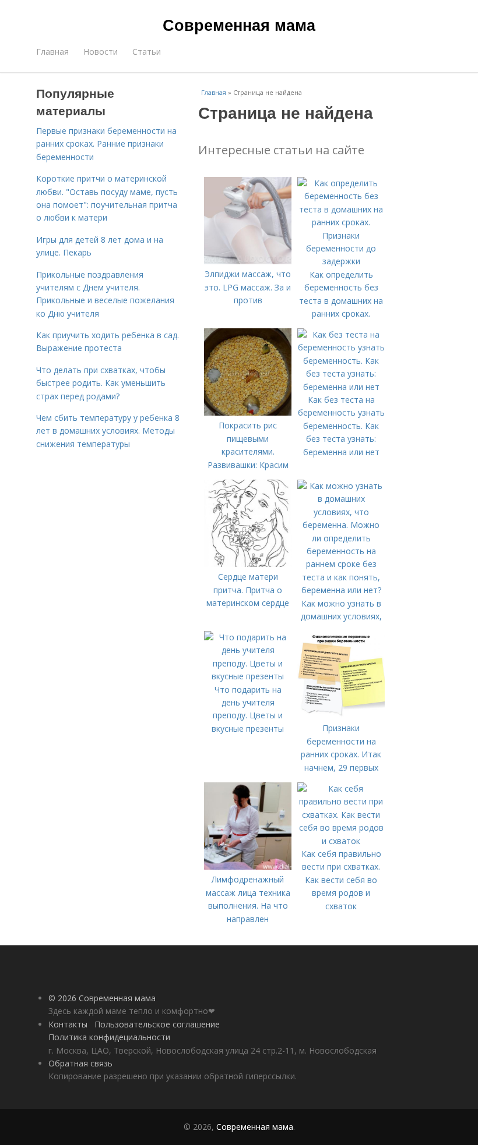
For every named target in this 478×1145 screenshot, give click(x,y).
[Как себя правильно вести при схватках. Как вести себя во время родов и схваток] (341, 840)
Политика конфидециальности (109, 1037)
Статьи (146, 51)
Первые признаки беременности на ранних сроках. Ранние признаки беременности (106, 143)
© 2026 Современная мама (102, 998)
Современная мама (239, 24)
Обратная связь (80, 1063)
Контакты (67, 1024)
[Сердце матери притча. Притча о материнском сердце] (247, 563)
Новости (100, 51)
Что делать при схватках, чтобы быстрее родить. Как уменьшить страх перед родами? (101, 383)
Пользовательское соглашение (157, 1024)
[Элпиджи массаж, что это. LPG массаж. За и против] (247, 261)
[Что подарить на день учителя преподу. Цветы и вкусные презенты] (247, 676)
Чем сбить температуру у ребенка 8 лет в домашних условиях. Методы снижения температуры (108, 430)
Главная (52, 51)
